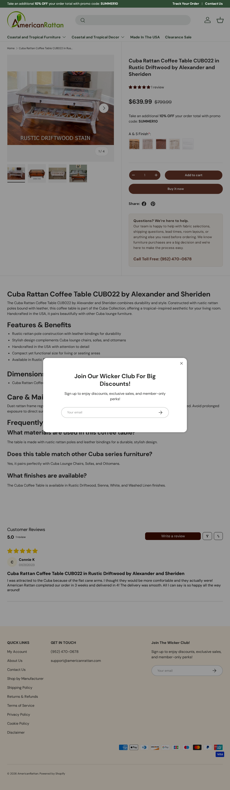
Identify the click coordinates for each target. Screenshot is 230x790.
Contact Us (214, 4)
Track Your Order (185, 4)
